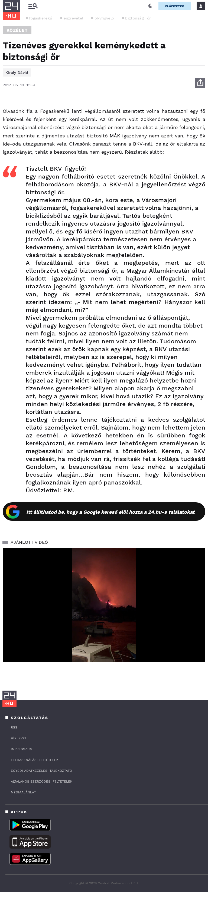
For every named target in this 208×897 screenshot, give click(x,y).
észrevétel (73, 18)
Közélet (17, 30)
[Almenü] (33, 6)
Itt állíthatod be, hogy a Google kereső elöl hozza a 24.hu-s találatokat (110, 512)
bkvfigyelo (104, 18)
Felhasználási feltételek (34, 760)
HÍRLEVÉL (19, 738)
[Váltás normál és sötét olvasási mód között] (150, 6)
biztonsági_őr (138, 18)
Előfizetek (174, 6)
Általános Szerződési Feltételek (41, 781)
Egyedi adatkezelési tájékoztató (41, 771)
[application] (104, 605)
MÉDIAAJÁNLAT (23, 792)
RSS (14, 727)
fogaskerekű (40, 18)
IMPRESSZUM (21, 749)
